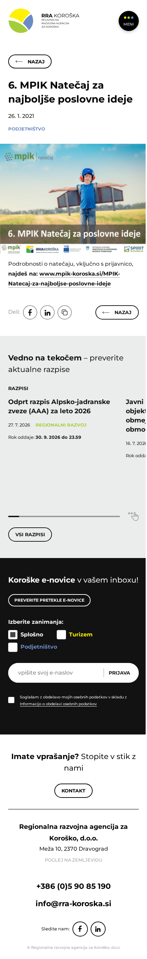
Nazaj (36, 62)
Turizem (81, 634)
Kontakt (73, 791)
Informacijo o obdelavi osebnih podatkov (58, 703)
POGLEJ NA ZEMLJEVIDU (73, 860)
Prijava (119, 673)
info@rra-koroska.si (73, 903)
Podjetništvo (26, 129)
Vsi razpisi (30, 534)
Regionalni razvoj (61, 425)
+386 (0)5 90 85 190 (73, 886)
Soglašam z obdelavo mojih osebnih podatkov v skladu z (73, 700)
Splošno (32, 634)
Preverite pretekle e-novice (49, 600)
